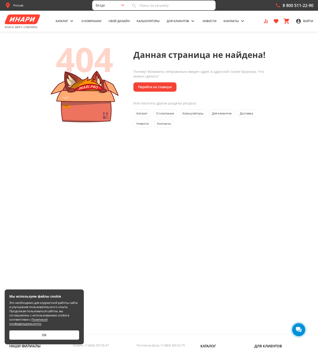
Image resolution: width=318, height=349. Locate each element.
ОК (44, 335)
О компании (91, 21)
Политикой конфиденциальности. (28, 321)
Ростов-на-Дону (161, 345)
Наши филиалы (25, 346)
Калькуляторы (148, 21)
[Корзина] (286, 21)
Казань (91, 345)
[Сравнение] (266, 21)
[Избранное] (276, 21)
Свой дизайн (119, 21)
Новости (210, 21)
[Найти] (134, 5)
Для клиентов (221, 113)
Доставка (246, 113)
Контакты (164, 123)
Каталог (142, 113)
